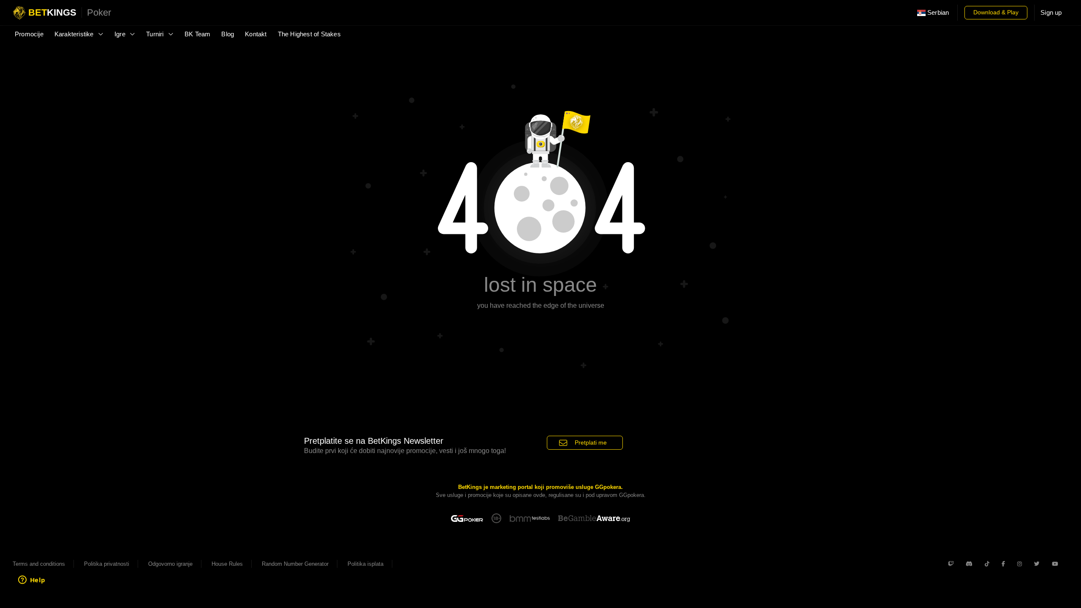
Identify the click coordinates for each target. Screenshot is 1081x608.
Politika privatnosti (106, 564)
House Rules (227, 564)
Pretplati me (591, 442)
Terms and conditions (39, 564)
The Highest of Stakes (309, 34)
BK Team (197, 34)
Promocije (29, 34)
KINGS (69, 12)
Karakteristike (74, 34)
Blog (227, 34)
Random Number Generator (295, 564)
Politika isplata (365, 564)
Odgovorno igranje (170, 564)
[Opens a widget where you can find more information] (31, 580)
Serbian (937, 12)
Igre (120, 34)
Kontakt (255, 34)
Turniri (156, 34)
